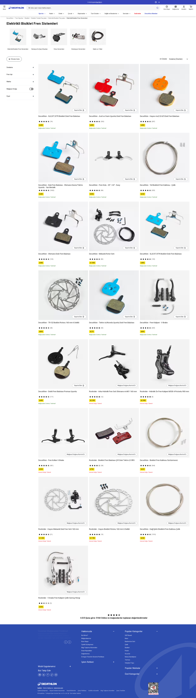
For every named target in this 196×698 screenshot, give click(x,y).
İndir (100, 2)
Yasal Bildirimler (71, 690)
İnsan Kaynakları (86, 650)
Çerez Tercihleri (120, 690)
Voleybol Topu (129, 663)
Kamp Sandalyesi (130, 657)
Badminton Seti (130, 641)
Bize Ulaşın (85, 641)
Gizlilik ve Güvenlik (93, 690)
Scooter (127, 654)
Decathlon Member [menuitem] (151, 13)
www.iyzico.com (58, 688)
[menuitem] (42, 13)
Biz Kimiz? (84, 635)
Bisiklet (127, 647)
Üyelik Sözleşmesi (87, 644)
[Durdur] (156, 2)
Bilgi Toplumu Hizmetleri (89, 647)
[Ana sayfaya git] (16, 7)
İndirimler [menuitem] (137, 13)
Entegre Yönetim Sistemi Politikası (92, 657)
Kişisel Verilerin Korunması (57, 690)
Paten (127, 650)
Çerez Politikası (82, 690)
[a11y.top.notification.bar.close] (159, 2)
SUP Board (128, 635)
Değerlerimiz (85, 654)
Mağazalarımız (86, 638)
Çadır (126, 644)
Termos (127, 660)
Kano (126, 638)
